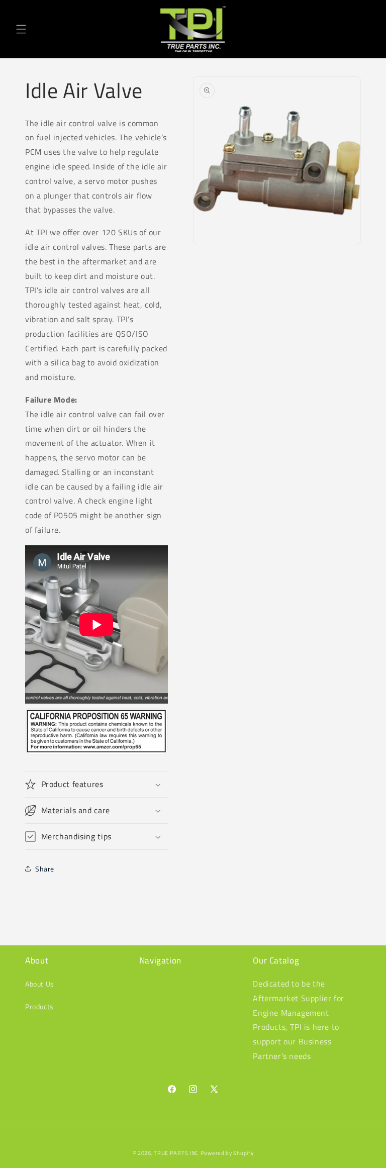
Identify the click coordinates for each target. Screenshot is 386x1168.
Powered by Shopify (227, 1153)
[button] (21, 29)
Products (39, 1006)
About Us (39, 984)
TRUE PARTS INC (176, 1153)
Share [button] (44, 868)
